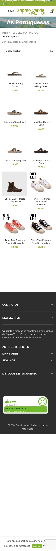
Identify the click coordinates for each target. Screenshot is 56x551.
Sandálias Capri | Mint (15, 122)
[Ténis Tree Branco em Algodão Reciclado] (41, 184)
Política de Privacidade (29, 337)
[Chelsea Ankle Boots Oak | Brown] (14, 184)
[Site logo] (31, 11)
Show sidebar (13, 51)
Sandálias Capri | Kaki (15, 160)
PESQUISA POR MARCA (24, 32)
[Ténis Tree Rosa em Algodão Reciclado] (14, 225)
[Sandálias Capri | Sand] (41, 107)
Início (5, 32)
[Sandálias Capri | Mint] (14, 107)
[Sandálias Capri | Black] (41, 145)
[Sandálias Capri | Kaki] (14, 145)
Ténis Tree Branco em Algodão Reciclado (41, 202)
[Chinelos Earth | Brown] (14, 68)
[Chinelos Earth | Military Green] (41, 68)
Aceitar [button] (36, 546)
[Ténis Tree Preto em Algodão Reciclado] (41, 225)
